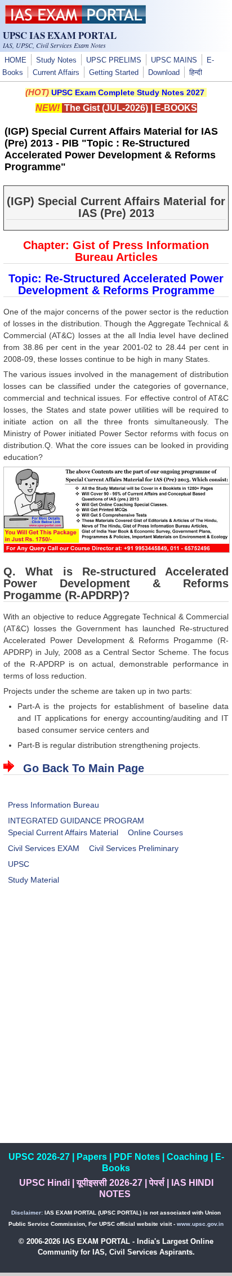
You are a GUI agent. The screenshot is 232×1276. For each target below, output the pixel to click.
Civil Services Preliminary (134, 848)
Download (164, 73)
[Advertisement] (116, 1027)
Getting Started (114, 73)
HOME (15, 60)
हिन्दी (195, 73)
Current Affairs (56, 73)
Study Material (33, 879)
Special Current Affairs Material (63, 832)
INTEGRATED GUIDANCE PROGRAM (76, 820)
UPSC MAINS (174, 60)
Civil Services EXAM (43, 848)
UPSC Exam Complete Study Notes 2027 (127, 92)
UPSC (18, 864)
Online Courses (155, 832)
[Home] (75, 20)
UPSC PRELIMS (113, 60)
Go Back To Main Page (83, 768)
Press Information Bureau (53, 804)
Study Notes (56, 60)
